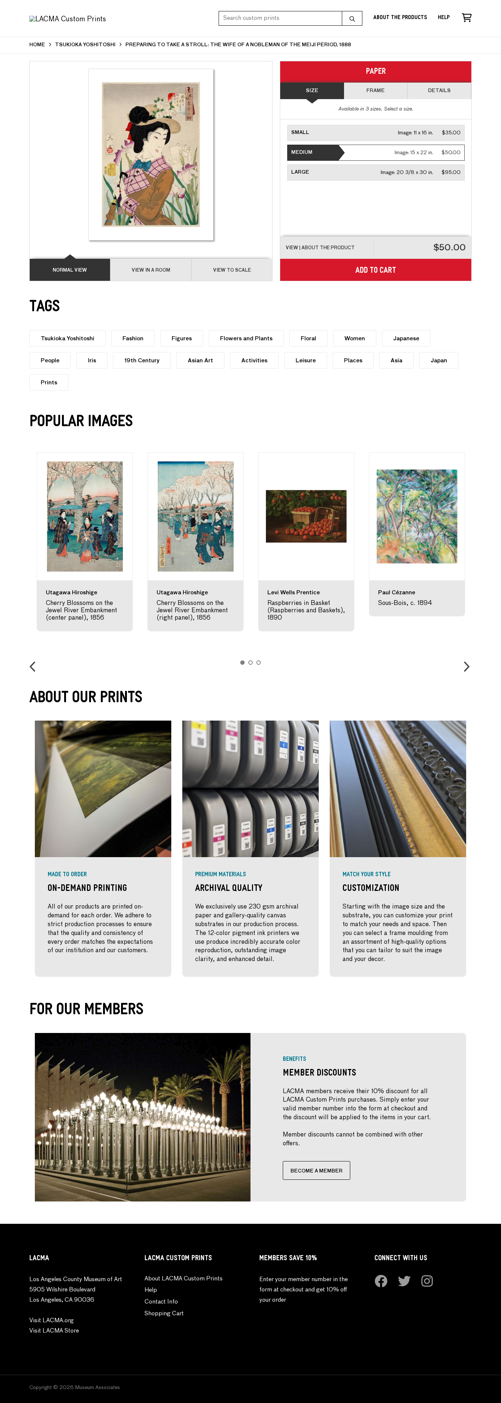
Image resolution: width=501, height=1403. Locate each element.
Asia (396, 360)
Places (353, 360)
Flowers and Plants (246, 338)
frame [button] (375, 90)
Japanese (406, 338)
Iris (92, 360)
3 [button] (258, 662)
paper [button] (376, 72)
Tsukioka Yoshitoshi (67, 338)
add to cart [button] (375, 271)
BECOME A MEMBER (316, 1171)
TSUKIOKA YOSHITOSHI (85, 45)
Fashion (132, 338)
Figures (182, 338)
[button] (376, 133)
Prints (49, 382)
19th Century (142, 360)
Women (354, 338)
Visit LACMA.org (51, 1321)
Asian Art (200, 360)
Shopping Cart (164, 1314)
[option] (84, 542)
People (50, 360)
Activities (254, 360)
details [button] (439, 90)
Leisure (306, 360)
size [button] (312, 90)
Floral (308, 338)
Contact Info (161, 1302)
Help (444, 18)
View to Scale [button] (232, 270)
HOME (37, 45)
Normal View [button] (70, 270)
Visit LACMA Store (54, 1331)
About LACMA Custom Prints (184, 1279)
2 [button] (250, 662)
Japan (439, 360)
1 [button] (242, 662)
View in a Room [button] (151, 270)
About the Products (400, 18)
